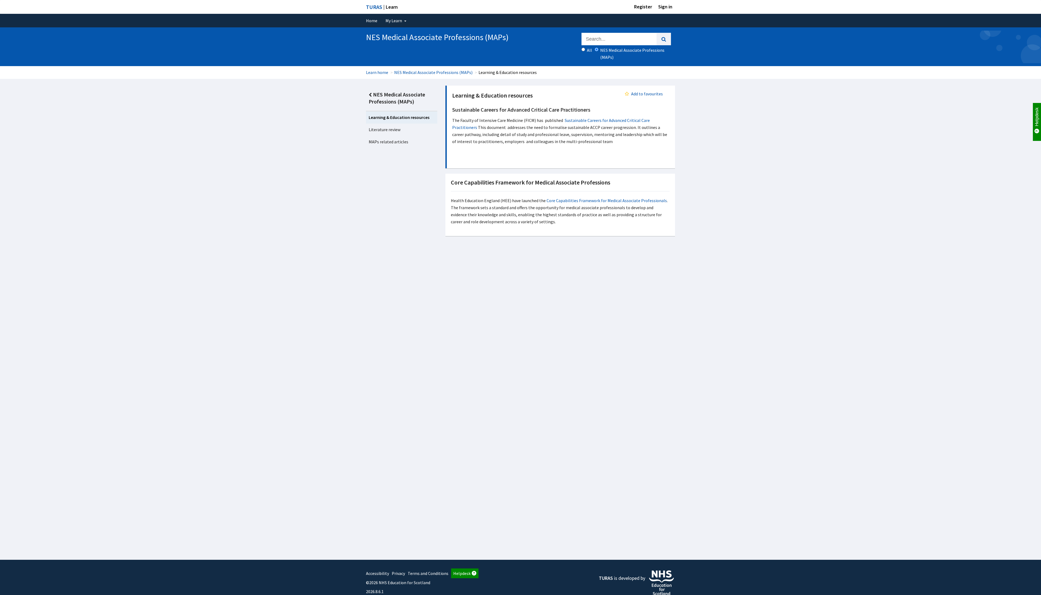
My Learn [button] (394, 20)
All (589, 50)
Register (643, 7)
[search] (664, 39)
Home (371, 20)
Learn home (377, 72)
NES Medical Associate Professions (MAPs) (433, 72)
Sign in (665, 7)
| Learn (382, 7)
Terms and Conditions (428, 573)
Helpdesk (462, 573)
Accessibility (377, 573)
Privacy (398, 573)
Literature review (384, 129)
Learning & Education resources (399, 117)
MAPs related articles (388, 141)
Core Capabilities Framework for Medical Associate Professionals (607, 200)
